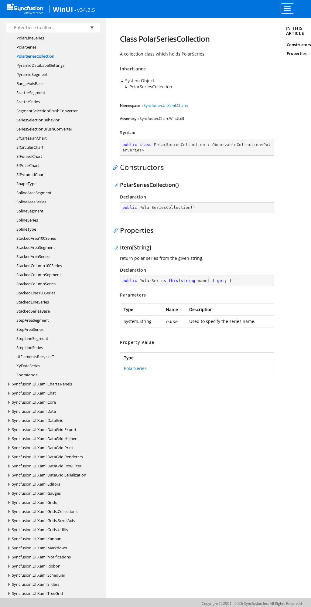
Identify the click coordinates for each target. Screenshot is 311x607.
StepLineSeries (29, 347)
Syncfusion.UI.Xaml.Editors (36, 484)
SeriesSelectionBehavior (38, 120)
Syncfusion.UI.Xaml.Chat (34, 393)
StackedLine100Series (35, 293)
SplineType (26, 229)
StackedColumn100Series (39, 265)
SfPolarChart (27, 165)
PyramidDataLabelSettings (40, 65)
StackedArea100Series (36, 238)
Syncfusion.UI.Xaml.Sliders (35, 584)
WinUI (63, 9)
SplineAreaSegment (34, 192)
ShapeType (26, 183)
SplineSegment (29, 211)
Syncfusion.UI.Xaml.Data (34, 411)
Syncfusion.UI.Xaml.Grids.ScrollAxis (43, 520)
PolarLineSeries (30, 38)
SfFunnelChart (29, 156)
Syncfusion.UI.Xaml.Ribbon (36, 566)
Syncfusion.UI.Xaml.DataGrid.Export (44, 429)
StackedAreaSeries (33, 256)
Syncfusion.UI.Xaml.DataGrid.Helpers (45, 438)
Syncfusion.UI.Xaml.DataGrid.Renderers (47, 456)
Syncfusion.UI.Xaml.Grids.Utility (40, 529)
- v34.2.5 (84, 9)
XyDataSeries (28, 365)
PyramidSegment (32, 74)
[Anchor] (117, 167)
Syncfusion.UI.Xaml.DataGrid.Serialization (49, 475)
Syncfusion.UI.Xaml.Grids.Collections (44, 511)
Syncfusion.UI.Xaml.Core (34, 402)
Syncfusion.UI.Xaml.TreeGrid (37, 593)
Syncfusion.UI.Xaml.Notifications (41, 557)
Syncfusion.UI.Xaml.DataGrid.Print (42, 447)
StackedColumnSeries (36, 284)
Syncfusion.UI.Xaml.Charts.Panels (42, 384)
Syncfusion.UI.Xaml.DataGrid (37, 420)
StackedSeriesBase (33, 311)
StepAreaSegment (32, 320)
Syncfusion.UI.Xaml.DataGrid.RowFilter (46, 466)
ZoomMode (27, 375)
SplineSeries (27, 220)
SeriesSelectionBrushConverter (44, 129)
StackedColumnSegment (38, 274)
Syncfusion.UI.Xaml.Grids (34, 502)
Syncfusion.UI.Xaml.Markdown (39, 548)
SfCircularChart (29, 147)
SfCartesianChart (31, 138)
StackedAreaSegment (35, 247)
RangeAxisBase (29, 83)
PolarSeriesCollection (35, 56)
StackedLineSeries (32, 302)
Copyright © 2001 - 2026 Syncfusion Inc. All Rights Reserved (252, 603)
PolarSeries (26, 47)
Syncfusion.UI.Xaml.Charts (166, 105)
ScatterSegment (30, 92)
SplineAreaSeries (31, 202)
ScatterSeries (28, 101)
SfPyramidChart (30, 174)
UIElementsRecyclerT (35, 356)
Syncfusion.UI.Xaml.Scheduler (38, 575)
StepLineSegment (32, 338)
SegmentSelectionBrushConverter (47, 111)
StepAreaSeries (29, 329)
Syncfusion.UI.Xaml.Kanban (36, 538)
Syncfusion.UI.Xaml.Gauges (36, 493)
